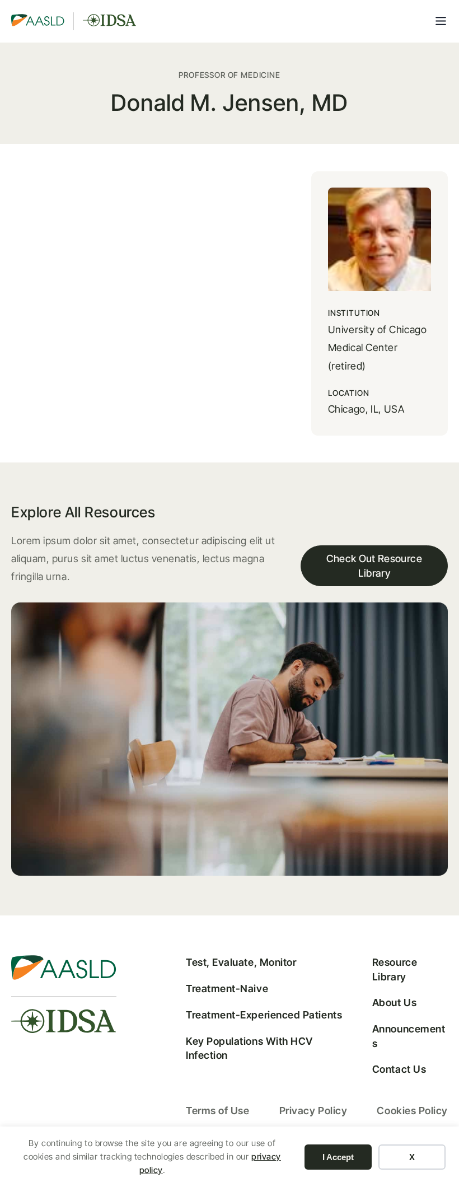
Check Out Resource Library (373, 565)
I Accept (338, 1157)
